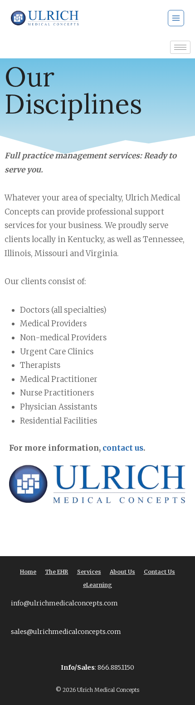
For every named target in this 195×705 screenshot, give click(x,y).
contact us (122, 448)
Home (28, 571)
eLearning (97, 584)
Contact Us (159, 571)
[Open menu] (176, 18)
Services (89, 571)
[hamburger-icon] (180, 47)
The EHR (56, 571)
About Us (122, 571)
